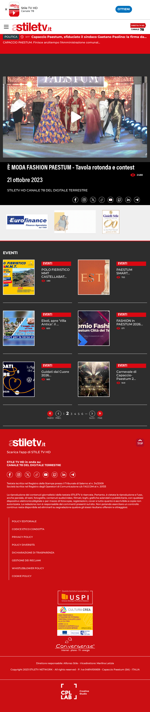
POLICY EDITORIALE (24, 521)
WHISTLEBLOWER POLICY (28, 568)
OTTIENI (124, 9)
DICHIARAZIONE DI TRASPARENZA (33, 552)
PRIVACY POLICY (22, 536)
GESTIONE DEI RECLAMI (26, 560)
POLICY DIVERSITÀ (23, 544)
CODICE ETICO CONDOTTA (28, 529)
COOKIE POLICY (21, 576)
